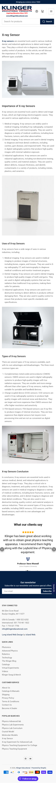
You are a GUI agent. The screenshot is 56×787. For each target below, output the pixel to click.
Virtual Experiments (10, 668)
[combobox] (28, 21)
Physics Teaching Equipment (14, 749)
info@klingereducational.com (14, 629)
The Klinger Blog (9, 661)
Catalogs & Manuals (10, 691)
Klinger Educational (23, 768)
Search (49, 21)
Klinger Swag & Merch (11, 675)
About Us (6, 688)
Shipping (5, 694)
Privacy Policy (8, 698)
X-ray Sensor (7, 738)
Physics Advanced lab (11, 721)
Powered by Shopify (39, 768)
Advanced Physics (10, 651)
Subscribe (47, 591)
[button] (2, 549)
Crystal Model (8, 731)
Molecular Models (10, 735)
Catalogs (6, 664)
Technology (7, 657)
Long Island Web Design (12, 634)
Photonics (6, 647)
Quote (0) (54, 588)
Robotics (6, 654)
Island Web (30, 634)
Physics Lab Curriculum (12, 728)
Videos (5, 671)
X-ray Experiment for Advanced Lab (17, 742)
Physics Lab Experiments (13, 725)
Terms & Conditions (10, 701)
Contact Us (7, 705)
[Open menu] (51, 11)
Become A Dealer (9, 708)
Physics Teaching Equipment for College (19, 745)
